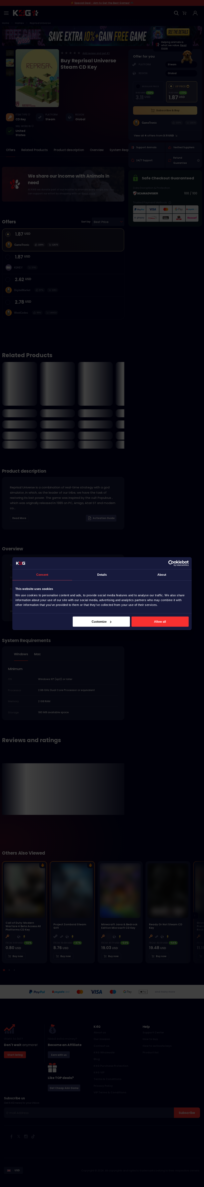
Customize (99, 621)
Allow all (160, 621)
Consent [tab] (42, 574)
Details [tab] (102, 574)
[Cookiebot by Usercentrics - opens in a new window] (171, 563)
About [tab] (161, 574)
